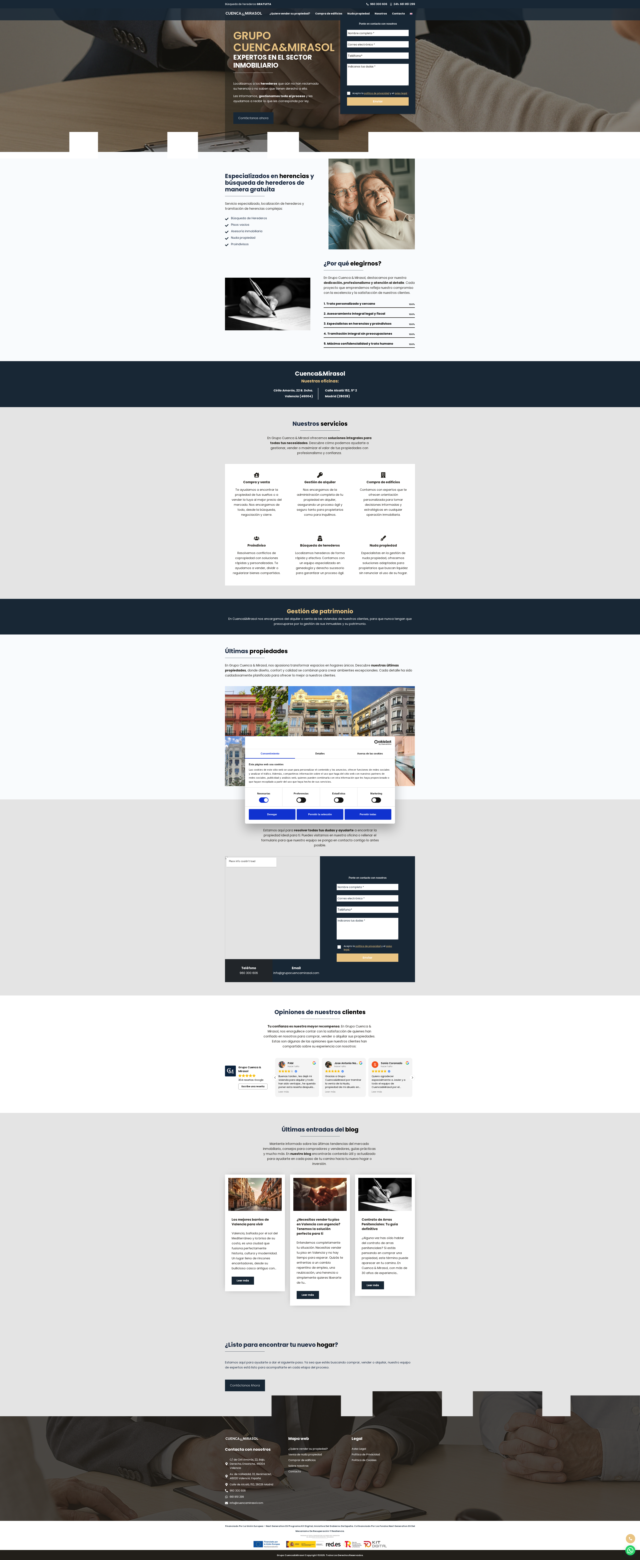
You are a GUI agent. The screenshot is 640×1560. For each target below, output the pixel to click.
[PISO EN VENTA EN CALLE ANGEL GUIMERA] (383, 711)
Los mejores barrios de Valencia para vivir (250, 1222)
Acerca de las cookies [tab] (370, 753)
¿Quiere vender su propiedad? (290, 13)
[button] (412, 1077)
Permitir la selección (320, 814)
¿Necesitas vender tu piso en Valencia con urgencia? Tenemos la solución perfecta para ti (318, 1226)
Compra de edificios (328, 13)
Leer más (243, 1280)
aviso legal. (401, 93)
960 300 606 (249, 973)
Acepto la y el (380, 93)
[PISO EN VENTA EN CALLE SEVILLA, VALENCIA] (320, 711)
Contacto (398, 13)
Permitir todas (368, 814)
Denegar (272, 814)
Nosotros (381, 13)
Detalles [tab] (320, 753)
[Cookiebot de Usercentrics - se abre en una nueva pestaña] (376, 742)
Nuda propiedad (358, 13)
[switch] (301, 800)
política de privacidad (376, 93)
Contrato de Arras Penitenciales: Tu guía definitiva (380, 1224)
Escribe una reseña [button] (253, 1086)
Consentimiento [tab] (270, 753)
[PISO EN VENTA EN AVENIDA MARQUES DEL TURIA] (256, 711)
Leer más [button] (283, 1091)
